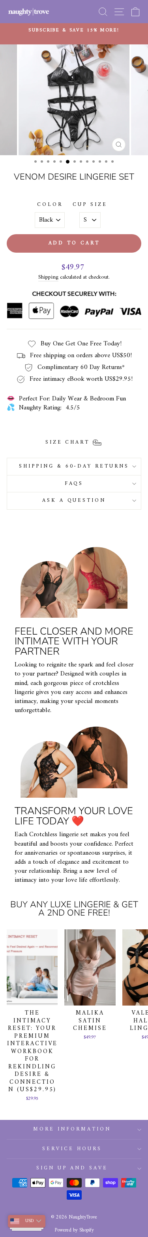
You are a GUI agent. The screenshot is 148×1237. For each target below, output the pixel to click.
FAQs (74, 483)
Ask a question (74, 500)
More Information (72, 1129)
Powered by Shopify (74, 1230)
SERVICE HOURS (72, 1148)
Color (50, 205)
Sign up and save (72, 1168)
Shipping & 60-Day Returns (74, 466)
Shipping (48, 277)
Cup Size (90, 205)
